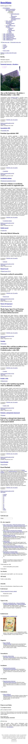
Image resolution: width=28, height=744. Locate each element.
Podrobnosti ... (14, 742)
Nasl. (4, 508)
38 (3, 505)
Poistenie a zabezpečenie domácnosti (10, 413)
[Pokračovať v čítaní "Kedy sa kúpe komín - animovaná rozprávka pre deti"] (14, 525)
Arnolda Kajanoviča (13, 471)
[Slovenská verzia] (15, 42)
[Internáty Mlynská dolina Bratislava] (10, 90)
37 (3, 503)
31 (3, 496)
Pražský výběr (4, 378)
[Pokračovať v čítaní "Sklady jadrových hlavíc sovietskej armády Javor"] (13, 547)
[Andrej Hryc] (4, 230)
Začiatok (5, 494)
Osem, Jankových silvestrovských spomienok (12, 530)
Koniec (4, 509)
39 (3, 506)
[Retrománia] (3, 343)
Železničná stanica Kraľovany (9, 681)
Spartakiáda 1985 (5, 128)
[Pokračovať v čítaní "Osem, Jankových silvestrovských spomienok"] (13, 531)
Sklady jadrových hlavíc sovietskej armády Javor (13, 545)
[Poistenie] (3, 415)
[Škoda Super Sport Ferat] (6, 306)
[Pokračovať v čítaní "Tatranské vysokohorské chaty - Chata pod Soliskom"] (14, 604)
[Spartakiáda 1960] (5, 130)
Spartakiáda (5, 171)
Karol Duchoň (4, 462)
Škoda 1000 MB (6, 642)
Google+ (5, 47)
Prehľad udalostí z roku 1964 (9, 535)
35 (3, 501)
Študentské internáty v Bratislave (9, 64)
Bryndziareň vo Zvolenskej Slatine (10, 551)
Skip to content (6, 50)
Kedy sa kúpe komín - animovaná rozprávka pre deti (14, 524)
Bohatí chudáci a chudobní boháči (10, 616)
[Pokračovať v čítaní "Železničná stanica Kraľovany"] (10, 682)
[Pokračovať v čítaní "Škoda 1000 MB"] (7, 644)
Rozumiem (14, 740)
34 (3, 500)
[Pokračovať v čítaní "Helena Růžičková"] (7, 695)
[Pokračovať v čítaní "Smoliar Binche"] (7, 542)
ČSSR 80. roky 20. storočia (12, 119)
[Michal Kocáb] (4, 381)
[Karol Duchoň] (4, 464)
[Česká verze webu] (5, 42)
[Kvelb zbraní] (9, 591)
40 (3, 507)
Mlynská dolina (14, 97)
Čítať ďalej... (3, 124)
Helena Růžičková (7, 694)
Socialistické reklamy (6, 178)
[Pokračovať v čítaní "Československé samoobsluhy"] (10, 669)
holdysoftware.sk (17, 732)
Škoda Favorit (4, 268)
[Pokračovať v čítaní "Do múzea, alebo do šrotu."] (9, 657)
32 (3, 498)
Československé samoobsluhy (9, 668)
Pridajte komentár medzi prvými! (7, 123)
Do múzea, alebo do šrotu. (8, 656)
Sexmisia (3, 341)
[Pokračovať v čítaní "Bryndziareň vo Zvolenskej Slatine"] (11, 552)
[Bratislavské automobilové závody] (8, 180)
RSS (4, 48)
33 (3, 499)
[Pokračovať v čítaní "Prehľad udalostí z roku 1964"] (9, 536)
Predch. (4, 495)
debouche (5, 261)
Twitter (4, 44)
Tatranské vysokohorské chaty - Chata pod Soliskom (14, 603)
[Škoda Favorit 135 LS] (6, 271)
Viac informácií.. (10, 726)
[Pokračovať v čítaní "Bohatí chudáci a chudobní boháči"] (9, 632)
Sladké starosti (4, 228)
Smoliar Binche (6, 541)
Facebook (5, 46)
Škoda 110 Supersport (6, 303)
